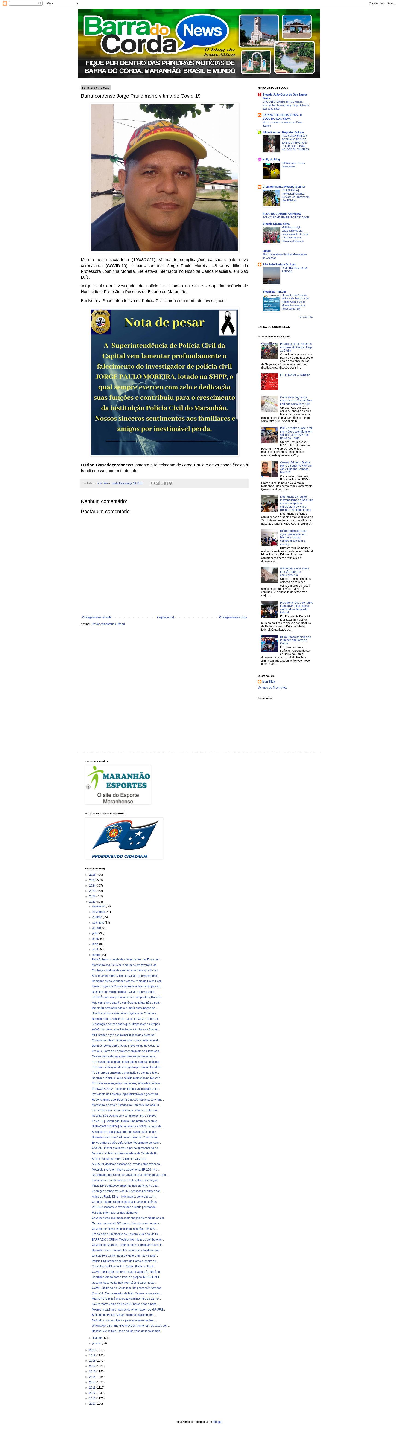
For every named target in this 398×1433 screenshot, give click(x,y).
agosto (97, 928)
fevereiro (98, 1338)
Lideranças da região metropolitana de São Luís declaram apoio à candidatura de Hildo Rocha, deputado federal (296, 503)
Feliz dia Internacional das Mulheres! (115, 1212)
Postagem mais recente (96, 617)
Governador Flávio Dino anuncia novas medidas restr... (126, 1040)
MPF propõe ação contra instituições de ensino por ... (125, 1035)
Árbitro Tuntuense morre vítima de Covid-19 (119, 1158)
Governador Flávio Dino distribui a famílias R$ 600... (124, 1228)
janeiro (97, 1343)
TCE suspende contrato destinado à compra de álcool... (126, 1062)
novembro (99, 911)
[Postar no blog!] (157, 483)
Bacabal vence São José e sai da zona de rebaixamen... (127, 1331)
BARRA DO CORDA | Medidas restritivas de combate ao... (128, 1239)
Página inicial (165, 617)
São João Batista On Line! (279, 264)
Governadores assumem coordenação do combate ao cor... (129, 1218)
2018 (92, 1360)
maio (95, 944)
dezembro (99, 906)
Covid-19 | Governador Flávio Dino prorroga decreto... (125, 1121)
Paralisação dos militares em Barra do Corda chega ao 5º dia (296, 347)
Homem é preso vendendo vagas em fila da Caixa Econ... (128, 981)
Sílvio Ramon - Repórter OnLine (283, 132)
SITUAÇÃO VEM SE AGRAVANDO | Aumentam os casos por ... (131, 1325)
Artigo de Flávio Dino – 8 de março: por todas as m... (124, 1196)
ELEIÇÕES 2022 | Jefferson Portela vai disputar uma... (126, 1088)
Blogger (217, 1422)
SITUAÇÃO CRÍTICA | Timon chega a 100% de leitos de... (128, 1126)
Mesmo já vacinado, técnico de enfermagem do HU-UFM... (128, 1309)
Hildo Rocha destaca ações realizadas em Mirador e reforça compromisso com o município (293, 537)
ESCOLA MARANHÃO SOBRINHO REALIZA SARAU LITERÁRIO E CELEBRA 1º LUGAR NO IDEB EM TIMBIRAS (295, 142)
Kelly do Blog (271, 159)
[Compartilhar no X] (161, 483)
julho (95, 933)
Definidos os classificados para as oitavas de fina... (123, 1320)
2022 (92, 896)
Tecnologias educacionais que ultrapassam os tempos (126, 1024)
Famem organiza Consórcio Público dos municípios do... (127, 986)
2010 (92, 1403)
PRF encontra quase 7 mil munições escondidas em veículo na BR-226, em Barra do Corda (296, 433)
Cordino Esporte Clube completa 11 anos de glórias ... (125, 1201)
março (96, 954)
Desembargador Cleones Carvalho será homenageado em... (130, 1175)
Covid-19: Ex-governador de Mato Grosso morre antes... (127, 1293)
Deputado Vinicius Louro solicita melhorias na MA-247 (126, 1078)
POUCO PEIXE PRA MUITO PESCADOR (286, 217)
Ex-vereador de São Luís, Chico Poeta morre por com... (126, 1142)
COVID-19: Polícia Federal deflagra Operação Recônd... (127, 1271)
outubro (97, 917)
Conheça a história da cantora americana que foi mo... (126, 970)
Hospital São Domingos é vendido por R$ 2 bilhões (124, 1115)
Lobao (267, 251)
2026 (92, 874)
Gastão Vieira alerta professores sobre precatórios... (124, 1056)
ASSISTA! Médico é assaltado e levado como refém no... (127, 1164)
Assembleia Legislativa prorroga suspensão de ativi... (125, 1132)
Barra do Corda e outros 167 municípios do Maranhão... (126, 1250)
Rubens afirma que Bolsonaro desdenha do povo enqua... (128, 1099)
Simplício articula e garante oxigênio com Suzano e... (125, 1013)
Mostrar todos (306, 317)
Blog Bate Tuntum (274, 291)
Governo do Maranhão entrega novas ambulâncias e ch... (128, 1245)
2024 (92, 885)
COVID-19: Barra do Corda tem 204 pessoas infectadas (126, 1288)
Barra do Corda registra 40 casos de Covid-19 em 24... (126, 1018)
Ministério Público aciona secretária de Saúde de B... (125, 1153)
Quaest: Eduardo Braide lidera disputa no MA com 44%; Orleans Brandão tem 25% (296, 467)
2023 (92, 890)
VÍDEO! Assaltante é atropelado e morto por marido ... (125, 1207)
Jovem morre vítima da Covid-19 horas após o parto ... (125, 1304)
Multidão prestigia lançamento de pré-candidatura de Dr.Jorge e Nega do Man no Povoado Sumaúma (295, 234)
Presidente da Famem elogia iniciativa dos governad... (126, 1094)
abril (95, 949)
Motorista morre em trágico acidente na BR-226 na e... (125, 1169)
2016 (92, 1371)
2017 (92, 1366)
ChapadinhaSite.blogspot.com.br (284, 186)
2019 (92, 1355)
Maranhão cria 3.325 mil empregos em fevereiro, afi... (125, 965)
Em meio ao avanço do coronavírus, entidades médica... (127, 1083)
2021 (92, 901)
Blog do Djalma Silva (276, 223)
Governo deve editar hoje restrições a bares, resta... (124, 1282)
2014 (92, 1382)
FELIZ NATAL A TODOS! (295, 375)
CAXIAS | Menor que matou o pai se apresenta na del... (126, 1148)
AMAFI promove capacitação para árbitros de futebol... (126, 1029)
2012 (92, 1393)
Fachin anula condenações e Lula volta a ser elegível (125, 1180)
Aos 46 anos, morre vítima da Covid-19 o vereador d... (125, 975)
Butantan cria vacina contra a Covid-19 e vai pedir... (124, 992)
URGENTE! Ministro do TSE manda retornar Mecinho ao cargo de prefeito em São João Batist (286, 105)
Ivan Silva (268, 681)
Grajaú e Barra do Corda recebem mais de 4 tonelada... (126, 1051)
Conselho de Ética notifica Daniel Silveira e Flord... (123, 1266)
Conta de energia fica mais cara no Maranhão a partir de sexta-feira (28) (296, 401)
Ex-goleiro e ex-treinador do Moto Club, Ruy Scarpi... (125, 1255)
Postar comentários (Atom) (108, 624)
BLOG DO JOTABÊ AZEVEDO (282, 213)
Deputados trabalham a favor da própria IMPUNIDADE (126, 1277)
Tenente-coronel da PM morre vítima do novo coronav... (126, 1223)
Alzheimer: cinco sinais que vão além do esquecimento (294, 572)
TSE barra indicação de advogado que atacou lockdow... (127, 1067)
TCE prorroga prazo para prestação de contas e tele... (125, 1072)
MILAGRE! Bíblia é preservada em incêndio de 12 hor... (126, 1298)
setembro (98, 922)
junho (96, 938)
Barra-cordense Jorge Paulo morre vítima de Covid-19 (126, 1045)
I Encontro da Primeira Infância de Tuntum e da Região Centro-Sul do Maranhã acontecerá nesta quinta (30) (295, 302)
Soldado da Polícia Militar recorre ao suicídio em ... (123, 1315)
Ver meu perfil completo (272, 687)
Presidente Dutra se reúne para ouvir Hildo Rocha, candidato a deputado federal (296, 607)
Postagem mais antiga (233, 617)
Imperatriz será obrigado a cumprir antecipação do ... (125, 1008)
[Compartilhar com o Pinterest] (170, 483)
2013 (92, 1387)
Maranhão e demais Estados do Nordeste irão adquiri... (126, 1105)
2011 (92, 1398)
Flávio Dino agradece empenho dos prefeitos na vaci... (126, 1185)
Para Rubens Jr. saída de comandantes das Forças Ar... (126, 959)
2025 (92, 880)
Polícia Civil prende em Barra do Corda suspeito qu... (125, 1261)
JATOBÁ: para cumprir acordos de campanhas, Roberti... (127, 997)
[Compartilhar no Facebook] (166, 483)
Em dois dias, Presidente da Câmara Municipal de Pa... (126, 1234)
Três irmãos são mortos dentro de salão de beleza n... (125, 1110)
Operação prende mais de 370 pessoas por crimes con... (127, 1191)
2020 (92, 1350)
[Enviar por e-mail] (153, 483)
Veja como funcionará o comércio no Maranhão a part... (126, 1002)
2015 (92, 1376)
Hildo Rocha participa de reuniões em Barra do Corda (295, 640)
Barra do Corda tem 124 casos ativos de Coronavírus (125, 1137)
